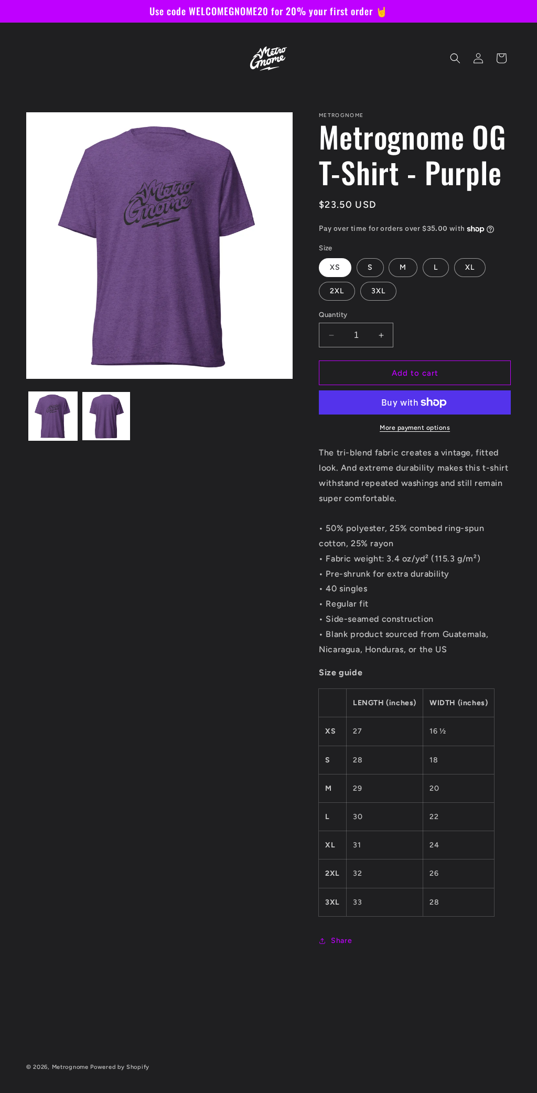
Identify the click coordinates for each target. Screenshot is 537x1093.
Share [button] (341, 940)
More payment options (415, 427)
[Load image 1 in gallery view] (53, 416)
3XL (378, 290)
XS (335, 267)
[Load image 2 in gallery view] (106, 416)
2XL (337, 290)
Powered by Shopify (119, 1067)
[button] (455, 58)
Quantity (333, 315)
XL (470, 267)
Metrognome (70, 1067)
